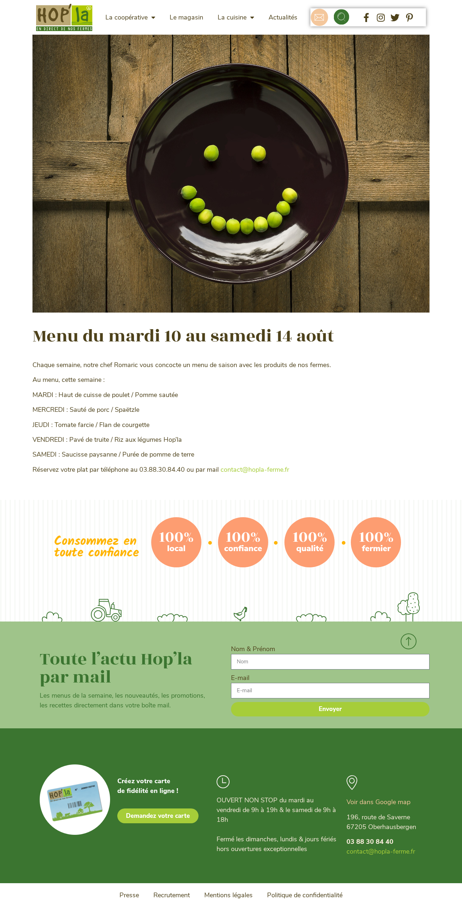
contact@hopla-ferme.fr (255, 469)
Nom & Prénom (253, 649)
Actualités (283, 17)
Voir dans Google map (378, 802)
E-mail (240, 677)
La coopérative (126, 17)
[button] (341, 17)
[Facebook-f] (366, 17)
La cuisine (232, 17)
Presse (129, 895)
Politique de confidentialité (305, 895)
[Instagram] (381, 17)
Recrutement (171, 895)
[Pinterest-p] (409, 17)
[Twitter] (395, 17)
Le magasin (186, 17)
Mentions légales (228, 895)
